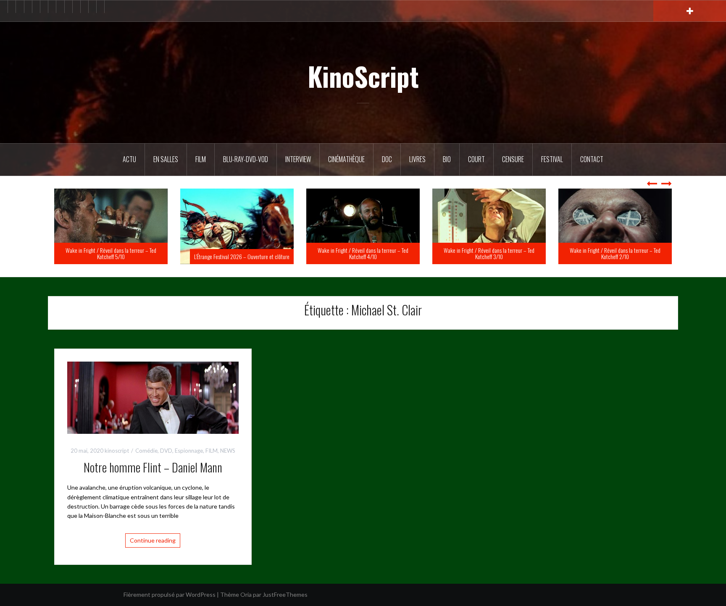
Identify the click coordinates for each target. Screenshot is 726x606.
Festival (552, 159)
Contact (591, 159)
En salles (165, 159)
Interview (298, 159)
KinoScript (363, 76)
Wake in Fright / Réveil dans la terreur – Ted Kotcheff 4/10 (489, 253)
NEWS (227, 450)
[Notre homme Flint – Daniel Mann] (153, 396)
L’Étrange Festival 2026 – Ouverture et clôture (368, 256)
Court (476, 159)
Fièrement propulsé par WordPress (170, 594)
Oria (246, 594)
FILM (200, 159)
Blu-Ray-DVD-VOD (245, 159)
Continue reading (153, 540)
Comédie (146, 450)
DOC (387, 159)
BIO (447, 159)
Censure (513, 159)
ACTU (129, 159)
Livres (417, 159)
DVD (166, 450)
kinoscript (117, 450)
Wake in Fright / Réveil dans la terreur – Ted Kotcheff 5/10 (237, 253)
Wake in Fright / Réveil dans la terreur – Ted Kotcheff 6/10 (111, 253)
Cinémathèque (346, 159)
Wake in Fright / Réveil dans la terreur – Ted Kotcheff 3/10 (615, 253)
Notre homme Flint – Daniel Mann (153, 467)
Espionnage (189, 450)
